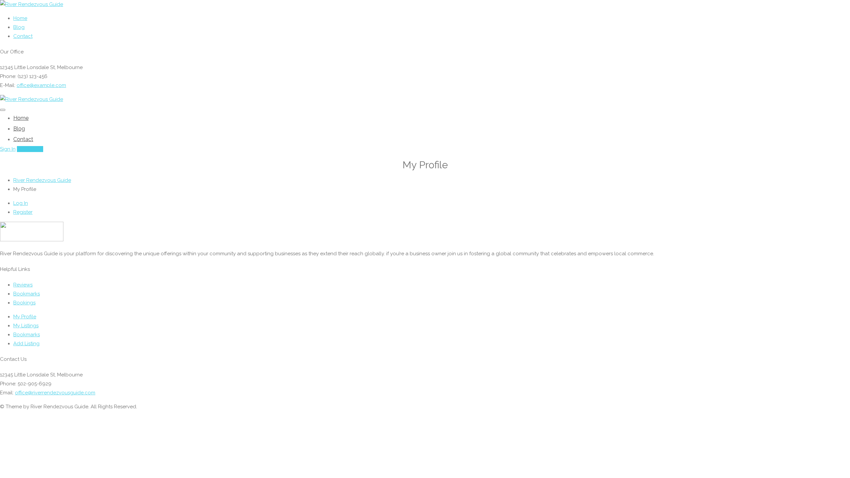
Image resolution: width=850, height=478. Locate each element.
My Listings (26, 326)
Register (23, 212)
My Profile (24, 317)
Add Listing (30, 149)
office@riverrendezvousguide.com (55, 393)
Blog (19, 27)
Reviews (23, 285)
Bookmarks (26, 294)
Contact (23, 36)
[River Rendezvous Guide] (31, 4)
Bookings (24, 303)
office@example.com (41, 85)
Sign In (8, 149)
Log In (20, 203)
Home (20, 18)
